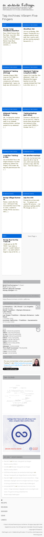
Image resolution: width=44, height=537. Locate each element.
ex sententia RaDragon (18, 4)
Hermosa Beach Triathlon (28, 399)
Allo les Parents (13, 524)
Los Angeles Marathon (16, 404)
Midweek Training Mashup (10, 114)
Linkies (4, 520)
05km (4, 236)
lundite (6, 467)
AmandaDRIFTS (9, 486)
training (17, 406)
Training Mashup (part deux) (30, 114)
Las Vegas (7, 395)
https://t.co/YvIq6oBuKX (13, 365)
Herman (17, 401)
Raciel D (7, 461)
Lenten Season (8, 400)
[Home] (22, 500)
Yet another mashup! (31, 155)
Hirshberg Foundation (29, 393)
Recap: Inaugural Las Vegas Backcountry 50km (20, 475)
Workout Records (30, 25)
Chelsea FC (22, 393)
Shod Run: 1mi (28, 29)
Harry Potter (8, 392)
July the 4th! (28, 198)
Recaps (4, 503)
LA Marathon (16, 390)
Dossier (4, 511)
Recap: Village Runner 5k (11, 198)
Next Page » (32, 236)
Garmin (24, 389)
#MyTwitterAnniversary (23, 363)
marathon (20, 405)
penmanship (19, 392)
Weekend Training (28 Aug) (10, 72)
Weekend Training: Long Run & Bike (30, 72)
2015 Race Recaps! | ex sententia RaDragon (19, 472)
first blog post (38, 534)
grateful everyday (14, 387)
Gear (3, 515)
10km (4, 25)
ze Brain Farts (28, 151)
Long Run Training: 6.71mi (10, 156)
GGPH (19, 385)
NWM (24, 403)
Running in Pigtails (13, 399)
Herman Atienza (23, 400)
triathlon (23, 403)
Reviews (4, 507)
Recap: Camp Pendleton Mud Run (11, 30)
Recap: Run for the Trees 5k (10, 241)
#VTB (14, 388)
